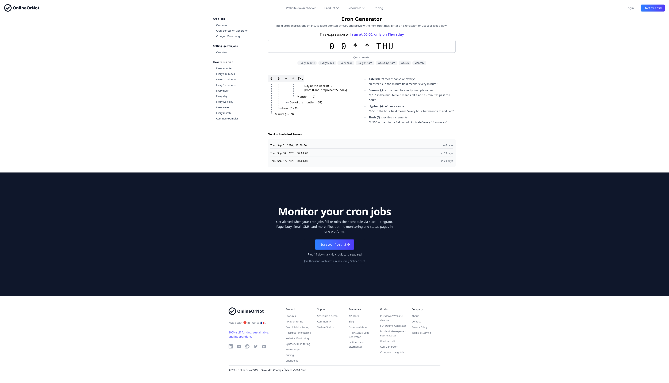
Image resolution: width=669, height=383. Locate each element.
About (415, 316)
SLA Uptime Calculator (393, 325)
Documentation (358, 327)
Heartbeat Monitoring (298, 332)
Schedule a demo (327, 316)
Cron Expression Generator (232, 30)
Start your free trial (333, 244)
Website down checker (301, 8)
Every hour (222, 90)
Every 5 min (327, 63)
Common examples (227, 118)
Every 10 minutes (226, 79)
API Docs (354, 316)
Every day (221, 96)
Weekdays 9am (386, 63)
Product (329, 8)
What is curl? (387, 341)
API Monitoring (294, 321)
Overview (221, 25)
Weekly (405, 63)
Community (324, 321)
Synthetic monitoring (298, 344)
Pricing (378, 8)
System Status (325, 327)
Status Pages (293, 349)
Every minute (224, 68)
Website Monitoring (297, 338)
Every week (222, 107)
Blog (351, 321)
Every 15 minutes (226, 85)
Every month (223, 113)
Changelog (292, 360)
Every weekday (224, 101)
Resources (354, 8)
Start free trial (653, 8)
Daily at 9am (365, 63)
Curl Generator (389, 346)
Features (291, 316)
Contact (416, 321)
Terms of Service (421, 332)
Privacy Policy (419, 327)
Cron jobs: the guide (392, 352)
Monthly (419, 63)
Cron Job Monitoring (228, 36)
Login (630, 8)
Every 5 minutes (225, 74)
